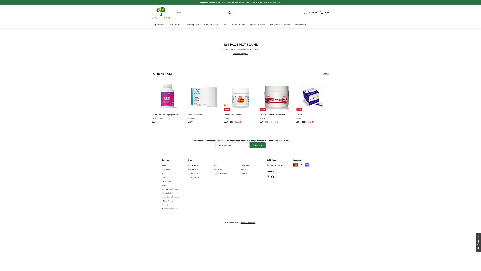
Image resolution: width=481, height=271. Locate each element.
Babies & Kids (238, 24)
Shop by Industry (168, 193)
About (164, 165)
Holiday (243, 169)
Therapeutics (175, 24)
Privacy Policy (167, 181)
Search (164, 185)
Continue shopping (240, 53)
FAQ (163, 177)
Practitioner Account (169, 209)
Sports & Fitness (257, 24)
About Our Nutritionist (170, 197)
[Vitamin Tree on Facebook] (272, 176)
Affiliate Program (168, 201)
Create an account (229, 140)
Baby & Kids (218, 169)
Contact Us (166, 169)
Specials (244, 173)
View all (326, 74)
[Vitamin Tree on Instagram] (268, 176)
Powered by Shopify (248, 223)
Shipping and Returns (170, 189)
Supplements (158, 24)
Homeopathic (193, 24)
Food (225, 24)
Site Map (165, 205)
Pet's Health (301, 24)
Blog (163, 173)
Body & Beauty (211, 24)
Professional (245, 165)
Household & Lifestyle (280, 24)
